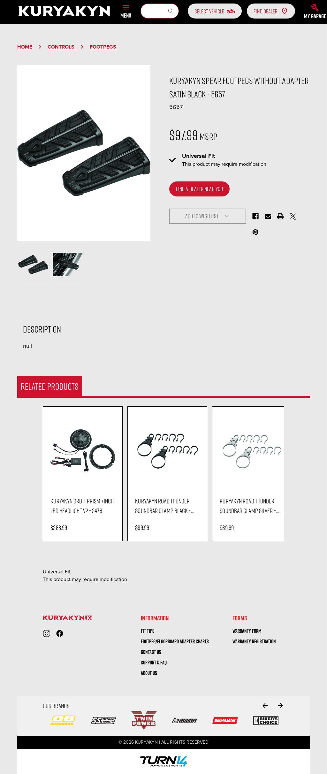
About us (149, 673)
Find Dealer (266, 11)
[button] (315, 11)
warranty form (247, 630)
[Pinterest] (255, 232)
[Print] (280, 216)
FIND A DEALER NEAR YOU (199, 189)
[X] (293, 216)
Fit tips (148, 630)
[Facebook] (255, 216)
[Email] (268, 216)
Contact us (151, 651)
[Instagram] (46, 633)
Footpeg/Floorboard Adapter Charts (175, 641)
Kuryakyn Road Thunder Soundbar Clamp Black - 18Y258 (163, 506)
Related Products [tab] (50, 386)
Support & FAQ (154, 662)
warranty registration (254, 641)
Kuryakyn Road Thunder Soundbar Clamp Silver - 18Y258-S (248, 506)
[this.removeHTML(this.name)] (82, 450)
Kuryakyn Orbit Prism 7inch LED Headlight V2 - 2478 (82, 506)
